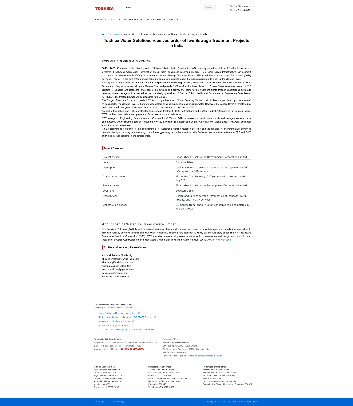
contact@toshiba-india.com (210, 356)
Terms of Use (99, 402)
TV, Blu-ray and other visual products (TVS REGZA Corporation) (127, 317)
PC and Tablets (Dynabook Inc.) (113, 325)
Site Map (248, 10)
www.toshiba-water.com (219, 239)
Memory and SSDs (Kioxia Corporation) (116, 321)
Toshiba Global (237, 6)
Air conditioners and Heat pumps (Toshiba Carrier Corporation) (126, 329)
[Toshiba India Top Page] (106, 8)
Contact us (249, 6)
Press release (113, 34)
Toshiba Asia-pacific (238, 10)
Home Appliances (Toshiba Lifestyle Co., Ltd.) (119, 313)
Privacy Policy (118, 402)
